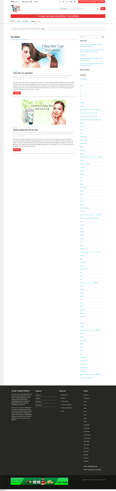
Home (43, 77)
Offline (81, 293)
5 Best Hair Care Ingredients (23, 72)
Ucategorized (83, 357)
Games (82, 191)
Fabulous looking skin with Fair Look (25, 129)
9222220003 (60, 16)
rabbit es (82, 313)
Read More (17, 93)
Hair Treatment (23, 77)
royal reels (82, 316)
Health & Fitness (36, 77)
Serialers (82, 327)
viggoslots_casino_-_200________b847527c (90, 374)
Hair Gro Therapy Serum (56, 75)
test (81, 354)
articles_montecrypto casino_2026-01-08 (90, 119)
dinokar (82, 174)
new (81, 272)
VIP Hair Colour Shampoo (86, 377)
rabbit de (82, 310)
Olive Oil (54, 77)
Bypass (82, 147)
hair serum (15, 77)
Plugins (82, 296)
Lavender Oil (48, 77)
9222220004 (73, 16)
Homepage (86, 425)
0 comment (18, 79)
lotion (81, 245)
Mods (81, 259)
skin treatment (59, 134)
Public (81, 306)
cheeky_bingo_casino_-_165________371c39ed (91, 157)
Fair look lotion (58, 132)
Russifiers (82, 323)
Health (19, 21)
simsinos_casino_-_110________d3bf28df (90, 330)
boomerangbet (84, 140)
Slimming (33, 21)
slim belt (82, 337)
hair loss (82, 204)
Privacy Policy (64, 401)
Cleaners (82, 160)
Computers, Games (85, 164)
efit (81, 177)
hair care (15, 71)
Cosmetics (82, 167)
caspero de (83, 150)
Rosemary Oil (60, 77)
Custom (82, 170)
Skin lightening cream (50, 134)
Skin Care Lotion (40, 134)
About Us (63, 398)
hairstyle (30, 77)
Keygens (82, 231)
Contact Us (86, 398)
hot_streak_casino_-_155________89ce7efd (90, 215)
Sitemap (86, 454)
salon (66, 77)
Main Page (86, 441)
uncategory (83, 371)
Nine (81, 279)
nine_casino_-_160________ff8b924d (88, 282)
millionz (82, 255)
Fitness (82, 184)
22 (80, 92)
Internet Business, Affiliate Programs (89, 218)
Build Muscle (83, 143)
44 (80, 96)
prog (81, 303)
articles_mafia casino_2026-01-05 (88, 116)
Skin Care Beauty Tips (29, 134)
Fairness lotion (66, 132)
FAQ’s (62, 411)
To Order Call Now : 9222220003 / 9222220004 (91, 1)
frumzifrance (83, 187)
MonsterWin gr (84, 269)
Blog (39, 21)
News (81, 276)
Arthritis (82, 106)
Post (81, 299)
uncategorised (83, 360)
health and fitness (84, 208)
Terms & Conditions (66, 404)
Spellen (82, 343)
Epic (81, 181)
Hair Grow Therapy (67, 75)
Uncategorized (83, 367)
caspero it (82, 153)
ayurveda (82, 123)
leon (81, 242)
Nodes (81, 286)
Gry (81, 198)
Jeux (81, 221)
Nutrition (25, 21)
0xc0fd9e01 (83, 55)
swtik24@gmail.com (92, 466)
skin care (82, 333)
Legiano (82, 238)
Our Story (86, 448)
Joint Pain (82, 225)
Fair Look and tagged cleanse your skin (44, 132)
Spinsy (81, 350)
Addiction (82, 102)
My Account (64, 395)
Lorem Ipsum (87, 435)
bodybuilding (83, 136)
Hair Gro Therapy (44, 75)
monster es (83, 265)
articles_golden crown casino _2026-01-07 (90, 109)
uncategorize (83, 364)
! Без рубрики (83, 79)
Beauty (13, 21)
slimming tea (83, 340)
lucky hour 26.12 (84, 248)
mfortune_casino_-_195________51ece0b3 (90, 252)
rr (80, 320)
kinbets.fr (82, 235)
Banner (82, 126)
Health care (83, 211)
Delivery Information (66, 408)
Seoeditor (26, 75)
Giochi (81, 194)
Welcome (86, 458)
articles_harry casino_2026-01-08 (88, 113)
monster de (83, 262)
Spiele (81, 347)
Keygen (82, 228)
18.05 (81, 86)
